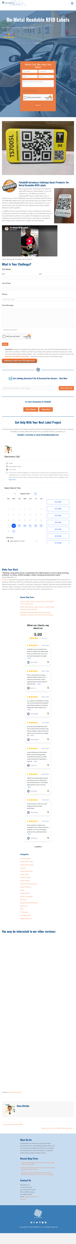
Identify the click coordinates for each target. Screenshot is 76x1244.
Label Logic (24, 874)
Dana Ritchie (16, 27)
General (23, 868)
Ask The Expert (25, 858)
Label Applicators (26, 871)
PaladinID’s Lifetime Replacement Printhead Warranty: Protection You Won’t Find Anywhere (37, 1173)
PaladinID (5, 580)
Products (23, 900)
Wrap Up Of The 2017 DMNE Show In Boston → (57, 1128)
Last (40, 274)
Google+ (23, 1199)
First (3, 274)
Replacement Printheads (29, 903)
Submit (38, 105)
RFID (21, 909)
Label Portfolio (25, 877)
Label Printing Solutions (28, 884)
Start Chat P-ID (66, 388)
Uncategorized (25, 915)
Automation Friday (26, 862)
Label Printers (25, 881)
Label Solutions (25, 887)
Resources (24, 906)
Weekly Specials (26, 918)
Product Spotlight (28, 27)
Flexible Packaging (27, 865)
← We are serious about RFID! (12, 1124)
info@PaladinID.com (32, 1197)
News (22, 890)
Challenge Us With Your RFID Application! (19, 360)
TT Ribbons (24, 912)
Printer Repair (25, 893)
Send (5, 344)
